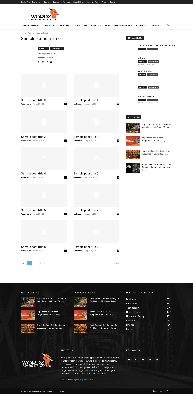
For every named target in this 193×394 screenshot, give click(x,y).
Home (23, 33)
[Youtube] (51, 62)
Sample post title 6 (33, 210)
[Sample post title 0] (44, 85)
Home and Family (93, 2)
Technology (67, 2)
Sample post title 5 (86, 173)
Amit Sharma (145, 71)
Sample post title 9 (86, 247)
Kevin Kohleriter (146, 96)
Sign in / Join (25, 2)
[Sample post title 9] (96, 231)
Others (112, 2)
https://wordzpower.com (146, 64)
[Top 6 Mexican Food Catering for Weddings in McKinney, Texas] (133, 128)
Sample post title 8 (33, 247)
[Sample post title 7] (96, 195)
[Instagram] (150, 359)
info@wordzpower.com (82, 379)
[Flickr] (143, 359)
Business (47, 2)
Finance (104, 2)
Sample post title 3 (86, 137)
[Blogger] (129, 359)
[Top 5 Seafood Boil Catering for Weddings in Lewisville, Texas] (133, 154)
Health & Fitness (78, 2)
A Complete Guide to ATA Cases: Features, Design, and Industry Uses (156, 167)
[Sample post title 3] (96, 121)
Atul (140, 83)
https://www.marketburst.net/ (148, 103)
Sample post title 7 (86, 210)
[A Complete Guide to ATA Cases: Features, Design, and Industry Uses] (133, 168)
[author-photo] (31, 55)
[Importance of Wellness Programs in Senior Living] (133, 141)
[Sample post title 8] (44, 231)
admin (141, 58)
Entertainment (36, 2)
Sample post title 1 (86, 100)
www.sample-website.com (47, 54)
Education (56, 2)
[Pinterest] (43, 62)
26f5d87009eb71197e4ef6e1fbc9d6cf (158, 45)
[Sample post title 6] (44, 195)
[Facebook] (47, 62)
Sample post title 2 (33, 137)
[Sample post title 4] (44, 158)
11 (65, 104)
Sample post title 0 (33, 100)
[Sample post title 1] (96, 85)
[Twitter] (39, 62)
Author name (26, 104)
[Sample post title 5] (96, 158)
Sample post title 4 (33, 173)
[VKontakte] (157, 359)
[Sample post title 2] (44, 121)
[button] (168, 25)
